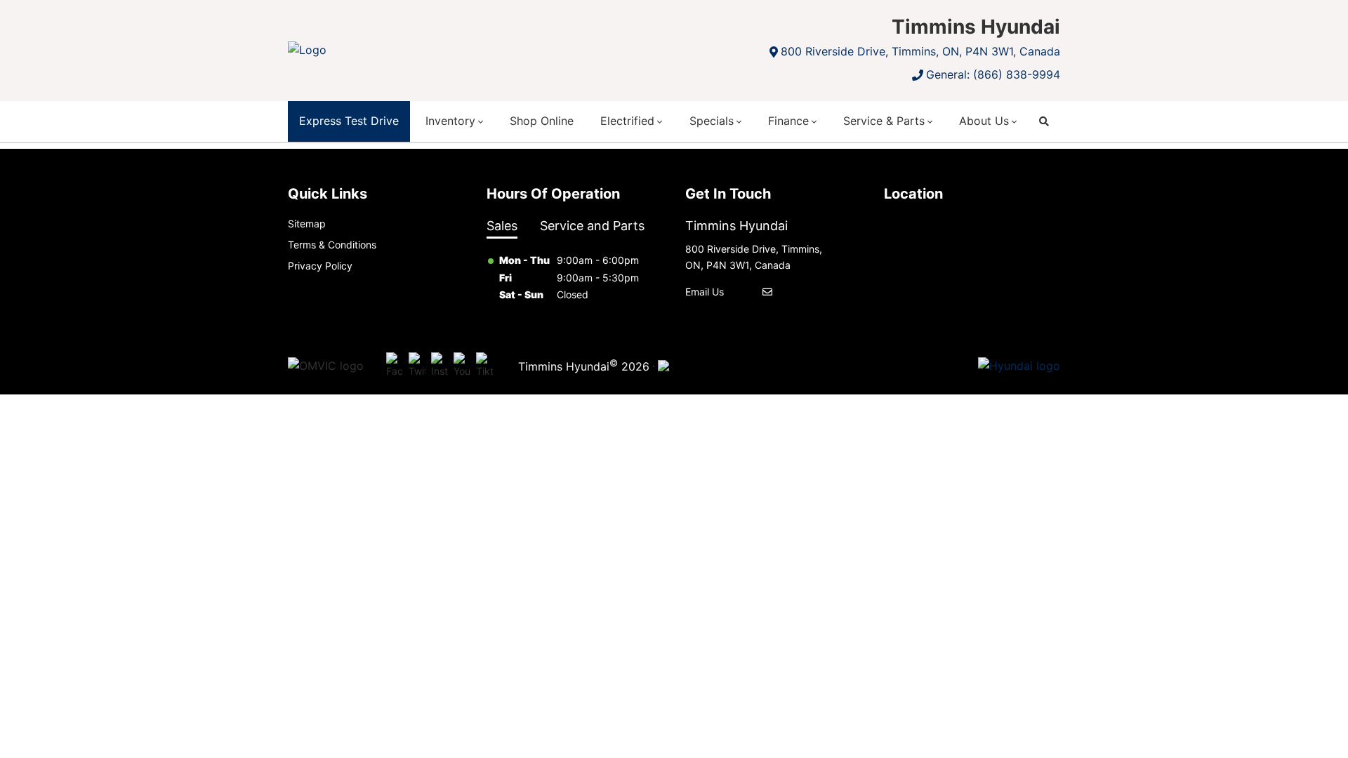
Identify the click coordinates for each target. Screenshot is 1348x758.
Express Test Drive (349, 121)
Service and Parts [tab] (592, 225)
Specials (711, 121)
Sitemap (307, 224)
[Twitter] (417, 366)
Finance (788, 121)
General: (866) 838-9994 (993, 74)
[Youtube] (462, 366)
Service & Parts (884, 121)
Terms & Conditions (332, 245)
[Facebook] (394, 366)
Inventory (450, 121)
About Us (984, 121)
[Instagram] (439, 366)
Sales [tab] (502, 225)
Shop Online (542, 121)
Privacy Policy (320, 266)
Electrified (627, 121)
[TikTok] (484, 366)
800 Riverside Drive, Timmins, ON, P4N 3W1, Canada (920, 51)
